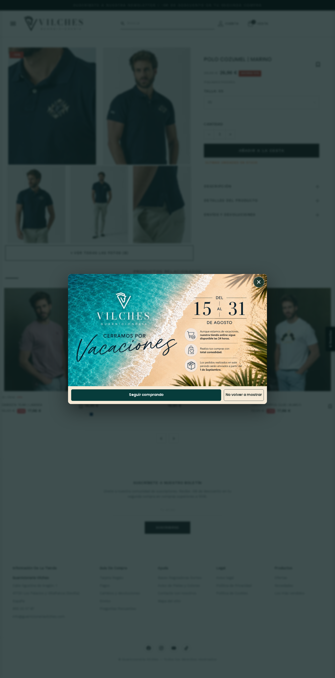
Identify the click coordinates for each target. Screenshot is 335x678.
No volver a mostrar (244, 395)
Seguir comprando (146, 395)
